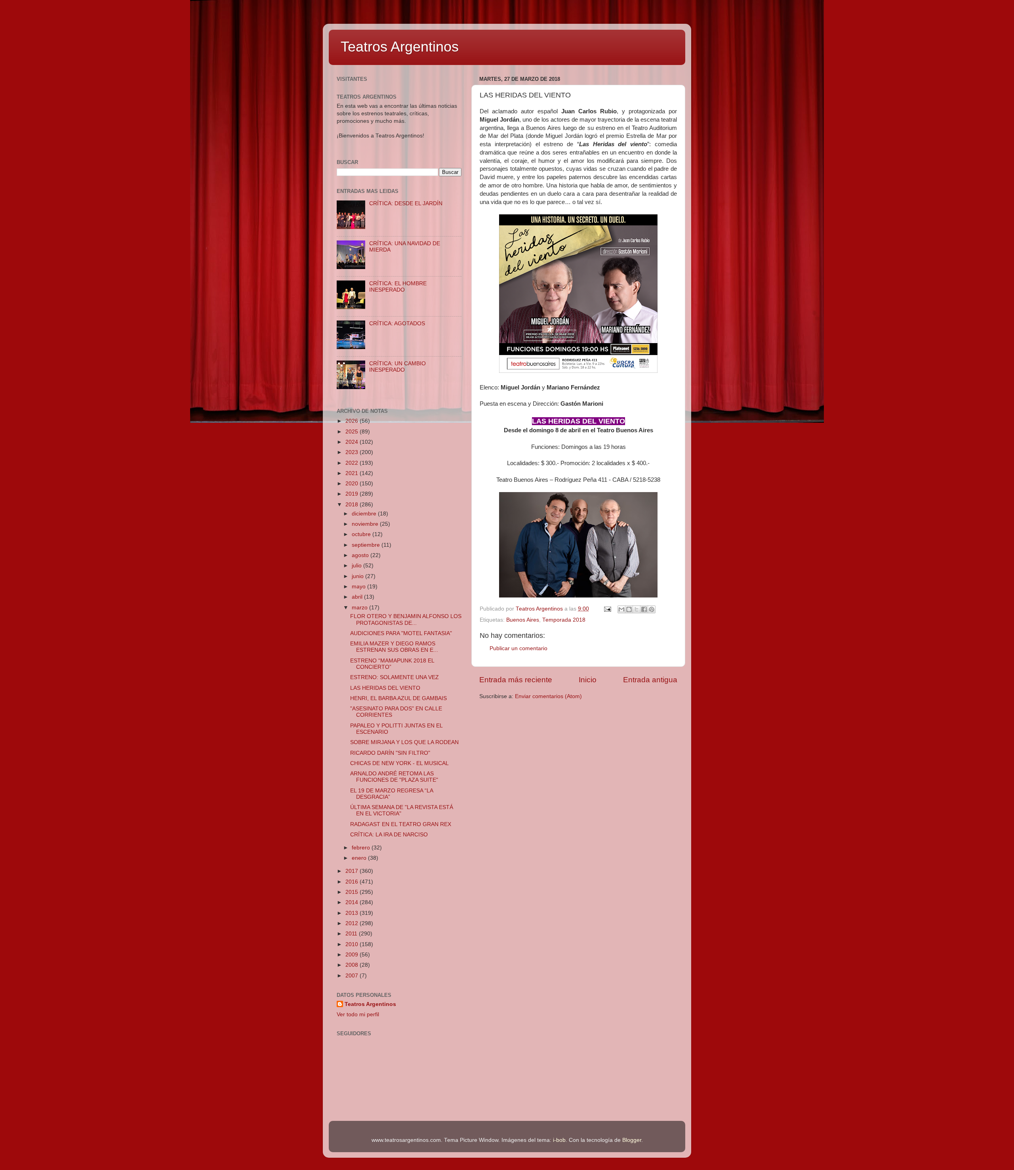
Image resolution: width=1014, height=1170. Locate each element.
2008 (352, 965)
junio (358, 576)
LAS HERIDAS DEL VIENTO (385, 688)
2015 (352, 892)
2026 (352, 421)
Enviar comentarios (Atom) (548, 696)
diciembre (365, 514)
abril (358, 597)
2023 (352, 452)
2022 (352, 463)
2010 (352, 944)
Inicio (588, 680)
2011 (352, 934)
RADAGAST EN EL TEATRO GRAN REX (400, 824)
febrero (362, 848)
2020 (352, 484)
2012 (352, 923)
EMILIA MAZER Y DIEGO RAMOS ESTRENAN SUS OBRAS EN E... (394, 647)
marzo (360, 608)
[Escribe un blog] (629, 609)
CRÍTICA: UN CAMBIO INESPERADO (397, 367)
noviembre (366, 524)
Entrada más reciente (515, 680)
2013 (352, 913)
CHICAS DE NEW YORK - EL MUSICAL (399, 763)
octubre (362, 534)
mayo (359, 587)
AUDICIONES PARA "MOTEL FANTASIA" (401, 633)
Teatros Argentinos (400, 46)
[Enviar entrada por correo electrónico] (607, 609)
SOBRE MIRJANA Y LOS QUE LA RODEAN (404, 742)
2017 (352, 871)
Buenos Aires (522, 620)
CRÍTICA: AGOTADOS (397, 323)
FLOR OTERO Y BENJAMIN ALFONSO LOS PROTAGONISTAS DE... (405, 619)
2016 (352, 882)
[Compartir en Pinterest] (652, 609)
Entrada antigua (650, 680)
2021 (352, 473)
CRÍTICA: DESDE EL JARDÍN (405, 203)
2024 (352, 442)
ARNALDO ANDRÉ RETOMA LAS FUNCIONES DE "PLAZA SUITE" (394, 777)
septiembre (366, 545)
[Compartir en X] (636, 609)
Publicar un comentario (518, 648)
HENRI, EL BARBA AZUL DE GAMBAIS (398, 698)
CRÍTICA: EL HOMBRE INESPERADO (398, 287)
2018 (352, 505)
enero (360, 858)
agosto (361, 555)
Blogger (631, 1140)
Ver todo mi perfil (358, 1014)
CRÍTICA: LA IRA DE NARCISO (389, 835)
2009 (352, 955)
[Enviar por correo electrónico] (621, 609)
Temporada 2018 (563, 620)
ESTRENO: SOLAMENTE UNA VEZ (394, 677)
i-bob (559, 1140)
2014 (352, 902)
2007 (352, 976)
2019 (352, 494)
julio (357, 566)
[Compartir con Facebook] (644, 609)
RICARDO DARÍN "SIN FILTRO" (390, 753)
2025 (352, 432)
